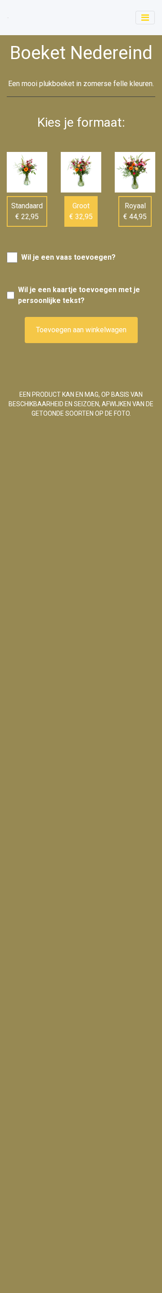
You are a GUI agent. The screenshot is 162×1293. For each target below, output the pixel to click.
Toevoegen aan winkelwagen (81, 330)
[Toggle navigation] (145, 17)
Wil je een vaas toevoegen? (68, 257)
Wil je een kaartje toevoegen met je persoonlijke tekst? (79, 295)
